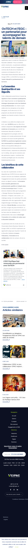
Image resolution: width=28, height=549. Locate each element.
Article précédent (8, 301)
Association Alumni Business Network (12, 74)
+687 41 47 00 (14, 484)
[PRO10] (14, 351)
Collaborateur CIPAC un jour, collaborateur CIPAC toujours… (13, 365)
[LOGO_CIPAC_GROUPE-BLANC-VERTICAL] (14, 476)
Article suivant (20, 301)
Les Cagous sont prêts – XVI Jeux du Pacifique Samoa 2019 (14, 398)
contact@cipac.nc (14, 486)
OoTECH (15, 77)
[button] (5, 17)
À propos (14, 421)
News (9, 23)
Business (14, 442)
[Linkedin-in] (17, 489)
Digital (14, 439)
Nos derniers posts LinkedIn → (14, 494)
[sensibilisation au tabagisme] (14, 320)
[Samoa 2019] (14, 382)
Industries (14, 433)
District (14, 418)
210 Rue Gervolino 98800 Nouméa (14, 459)
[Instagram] (14, 489)
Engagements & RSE (14, 427)
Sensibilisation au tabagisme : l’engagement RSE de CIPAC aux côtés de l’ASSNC (14, 335)
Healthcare (14, 436)
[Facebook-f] (10, 489)
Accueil (14, 416)
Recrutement (14, 424)
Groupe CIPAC (5, 77)
